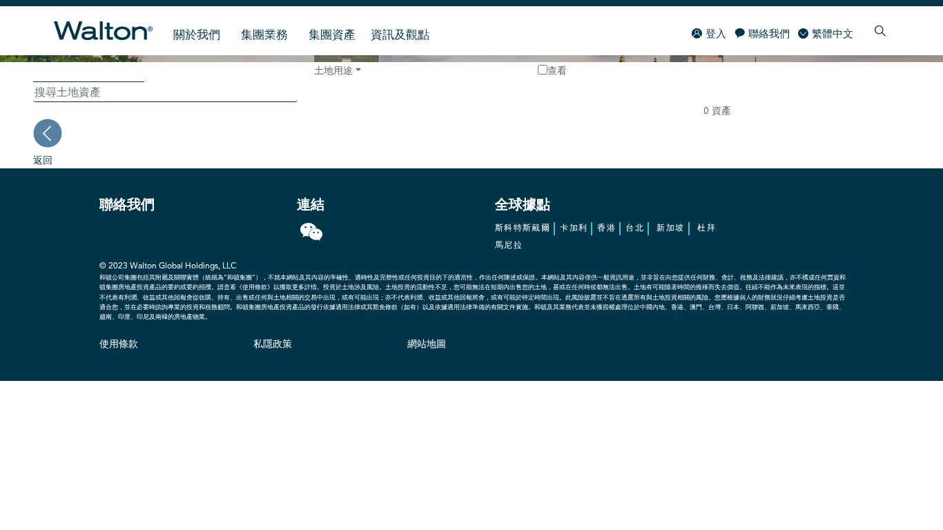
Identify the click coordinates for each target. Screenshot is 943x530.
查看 (557, 70)
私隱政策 (272, 344)
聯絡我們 (769, 35)
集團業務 (264, 35)
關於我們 (196, 35)
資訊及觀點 (400, 35)
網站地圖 (426, 344)
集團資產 (332, 35)
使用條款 (118, 344)
